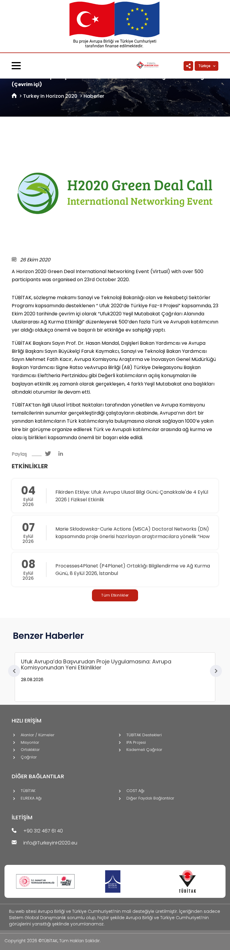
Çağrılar (29, 757)
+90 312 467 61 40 (43, 831)
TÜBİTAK (28, 791)
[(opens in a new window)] (49, 454)
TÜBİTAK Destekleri (144, 735)
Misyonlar (30, 742)
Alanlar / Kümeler (38, 735)
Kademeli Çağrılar (144, 750)
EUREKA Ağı (31, 798)
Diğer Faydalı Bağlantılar (150, 798)
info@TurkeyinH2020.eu (50, 843)
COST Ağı (135, 791)
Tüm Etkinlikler (115, 595)
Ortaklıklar (30, 750)
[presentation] (14, 671)
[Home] (14, 96)
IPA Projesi (136, 742)
